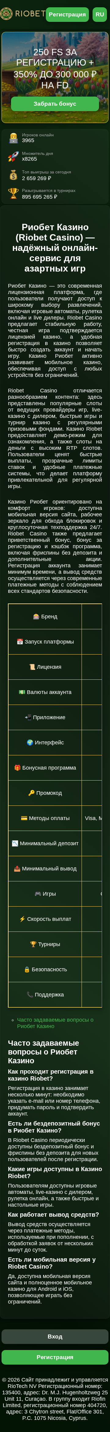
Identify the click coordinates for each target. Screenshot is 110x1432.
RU (100, 14)
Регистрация (67, 14)
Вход (55, 1336)
